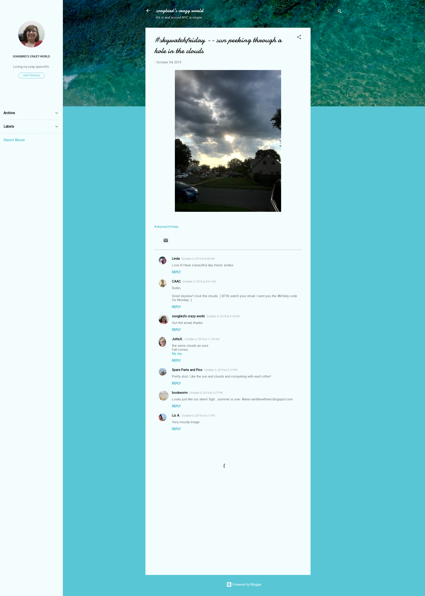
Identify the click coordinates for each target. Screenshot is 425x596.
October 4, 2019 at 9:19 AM (223, 316)
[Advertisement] (328, 94)
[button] (299, 37)
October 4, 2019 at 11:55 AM (202, 339)
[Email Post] (165, 242)
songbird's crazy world (179, 10)
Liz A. (176, 415)
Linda (176, 259)
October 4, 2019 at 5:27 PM (206, 392)
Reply (176, 272)
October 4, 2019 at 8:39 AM (198, 258)
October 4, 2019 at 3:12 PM (220, 370)
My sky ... (178, 354)
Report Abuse (14, 140)
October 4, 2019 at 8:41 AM (199, 281)
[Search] (339, 12)
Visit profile (31, 75)
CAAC (176, 281)
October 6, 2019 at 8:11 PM (198, 415)
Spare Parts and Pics (187, 370)
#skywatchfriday (166, 227)
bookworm (180, 393)
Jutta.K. (177, 339)
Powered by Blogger (247, 584)
